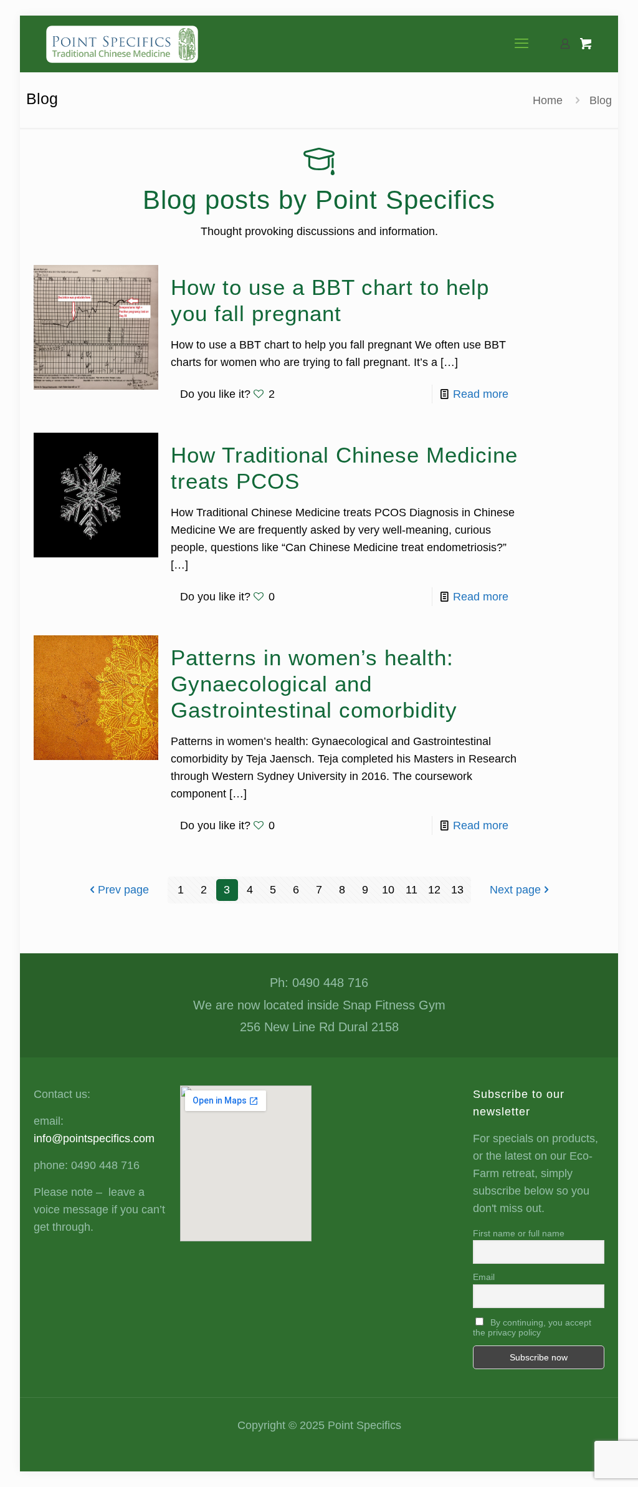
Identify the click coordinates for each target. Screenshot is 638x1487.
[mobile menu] (521, 43)
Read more (480, 394)
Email (484, 1277)
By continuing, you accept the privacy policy (532, 1327)
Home (548, 100)
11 (411, 889)
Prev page (123, 889)
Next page (515, 889)
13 (457, 889)
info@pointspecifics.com (94, 1138)
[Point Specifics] (122, 44)
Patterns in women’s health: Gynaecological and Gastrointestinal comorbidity (314, 683)
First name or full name (518, 1233)
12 (434, 889)
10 (388, 889)
